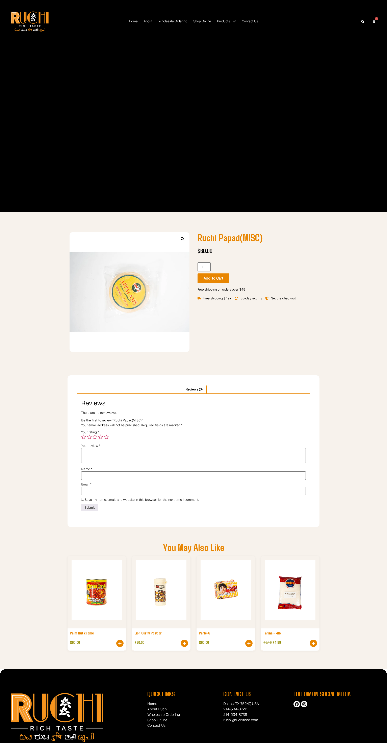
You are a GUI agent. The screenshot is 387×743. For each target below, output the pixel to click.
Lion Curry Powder (148, 632)
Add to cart (213, 278)
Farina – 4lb (272, 632)
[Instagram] (304, 704)
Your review (90, 445)
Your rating (90, 432)
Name (86, 469)
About (148, 21)
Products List (226, 21)
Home (133, 21)
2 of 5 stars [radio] (89, 437)
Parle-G (204, 632)
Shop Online (202, 21)
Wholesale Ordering (172, 21)
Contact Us (250, 21)
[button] (182, 239)
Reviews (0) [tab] (194, 389)
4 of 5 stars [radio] (100, 437)
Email (86, 484)
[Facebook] (296, 704)
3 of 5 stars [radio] (95, 437)
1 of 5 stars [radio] (83, 437)
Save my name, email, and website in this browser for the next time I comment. (142, 499)
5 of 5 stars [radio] (106, 437)
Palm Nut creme (82, 632)
